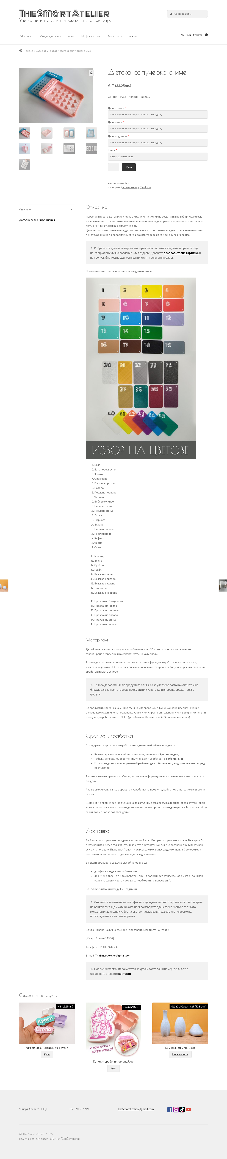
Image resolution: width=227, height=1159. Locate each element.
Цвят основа (117, 108)
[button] (91, 73)
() (191, 34)
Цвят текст (116, 122)
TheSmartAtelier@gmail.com (113, 955)
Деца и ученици (46, 50)
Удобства (145, 187)
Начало (28, 50)
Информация (90, 36)
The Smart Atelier (64, 13)
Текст (112, 150)
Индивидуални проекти (57, 36)
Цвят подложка (118, 136)
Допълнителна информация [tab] (37, 220)
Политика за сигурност (33, 1138)
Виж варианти (180, 1054)
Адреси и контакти (122, 36)
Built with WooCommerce (64, 1138)
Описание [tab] (25, 209)
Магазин (26, 36)
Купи (129, 167)
